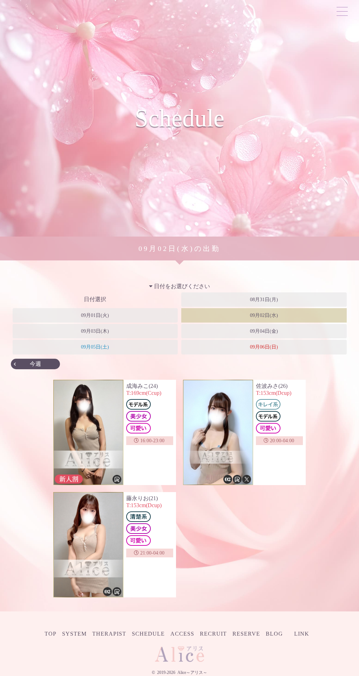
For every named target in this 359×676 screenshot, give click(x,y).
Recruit (213, 634)
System (74, 634)
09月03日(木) (95, 331)
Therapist (109, 634)
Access (182, 634)
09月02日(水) (264, 315)
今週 (35, 364)
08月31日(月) (264, 299)
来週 (323, 364)
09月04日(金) (264, 331)
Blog (274, 634)
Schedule (148, 634)
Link (301, 634)
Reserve (246, 634)
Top (50, 634)
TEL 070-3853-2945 (76, 11)
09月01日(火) (95, 315)
